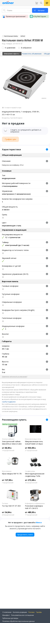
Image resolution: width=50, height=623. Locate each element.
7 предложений (7, 483)
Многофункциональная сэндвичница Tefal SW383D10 (34, 474)
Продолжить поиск (25, 534)
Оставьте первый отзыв (12, 108)
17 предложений (31, 515)
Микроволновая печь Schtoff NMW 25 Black (34, 442)
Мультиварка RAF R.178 (11, 473)
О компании (6, 612)
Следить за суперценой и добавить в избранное (25, 131)
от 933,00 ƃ (30, 448)
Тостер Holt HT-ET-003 (11, 506)
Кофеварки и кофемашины (35, 503)
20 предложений (8, 515)
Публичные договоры (10, 618)
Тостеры (5, 503)
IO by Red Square (39, 16)
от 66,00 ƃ (6, 448)
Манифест (6, 615)
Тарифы (39, 612)
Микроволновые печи (33, 439)
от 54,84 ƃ (6, 512)
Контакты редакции (20, 612)
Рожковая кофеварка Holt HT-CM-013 (34, 507)
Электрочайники (8, 439)
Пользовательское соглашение (22, 615)
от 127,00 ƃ (7, 480)
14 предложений (8, 450)
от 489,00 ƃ (30, 512)
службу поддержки (9, 402)
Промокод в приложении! (15, 16)
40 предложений (31, 483)
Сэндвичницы (30, 471)
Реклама (31, 612)
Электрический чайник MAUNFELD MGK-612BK (12, 442)
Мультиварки (6, 471)
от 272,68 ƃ (30, 480)
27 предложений (31, 450)
